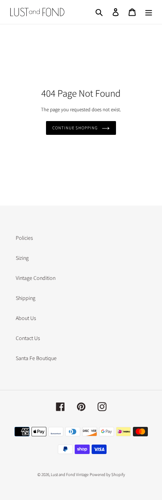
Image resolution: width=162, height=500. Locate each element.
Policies (24, 237)
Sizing (22, 257)
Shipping (25, 297)
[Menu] (148, 12)
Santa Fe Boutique (36, 358)
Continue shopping (75, 128)
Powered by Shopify (107, 474)
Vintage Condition (35, 277)
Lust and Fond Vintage (69, 474)
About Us (26, 318)
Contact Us (28, 338)
